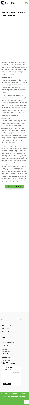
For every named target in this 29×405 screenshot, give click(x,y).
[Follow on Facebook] (2, 403)
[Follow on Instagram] (5, 403)
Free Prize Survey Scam (12, 214)
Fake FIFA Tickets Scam (12, 251)
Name (4, 374)
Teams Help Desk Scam (12, 288)
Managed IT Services (6, 325)
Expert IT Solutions (10, 393)
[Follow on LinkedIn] (8, 403)
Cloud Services (5, 328)
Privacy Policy (5, 399)
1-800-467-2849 (5, 353)
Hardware (3, 333)
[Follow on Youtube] (11, 403)
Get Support (4, 339)
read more (5, 226)
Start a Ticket (4, 345)
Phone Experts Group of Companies (16, 396)
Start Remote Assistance (7, 342)
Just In (11, 215)
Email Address (6, 378)
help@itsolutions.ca (6, 357)
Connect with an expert (14, 186)
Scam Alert (16, 215)
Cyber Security (5, 331)
